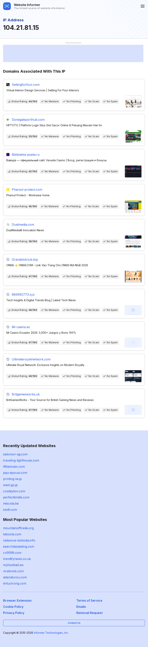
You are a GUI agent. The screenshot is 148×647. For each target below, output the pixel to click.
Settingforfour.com (26, 84)
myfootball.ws (13, 565)
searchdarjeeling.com (18, 546)
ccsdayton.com (14, 491)
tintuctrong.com (14, 583)
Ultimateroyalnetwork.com (31, 359)
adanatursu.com (15, 577)
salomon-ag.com (15, 454)
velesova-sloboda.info (19, 540)
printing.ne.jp (12, 479)
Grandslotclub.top (25, 259)
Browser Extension (17, 600)
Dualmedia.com (23, 224)
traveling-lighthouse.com (21, 460)
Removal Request (89, 613)
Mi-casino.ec (21, 327)
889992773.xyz (23, 294)
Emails (81, 607)
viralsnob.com (13, 571)
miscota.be (11, 503)
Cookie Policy (13, 607)
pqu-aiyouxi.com (15, 473)
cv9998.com (12, 553)
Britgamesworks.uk (26, 394)
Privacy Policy (13, 613)
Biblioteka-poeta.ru (26, 154)
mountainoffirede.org (18, 528)
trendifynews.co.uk (17, 559)
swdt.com (10, 509)
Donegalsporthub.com (28, 119)
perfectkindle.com (16, 497)
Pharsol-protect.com (27, 189)
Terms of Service (89, 600)
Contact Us (74, 622)
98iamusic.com (14, 466)
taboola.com (12, 534)
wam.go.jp (10, 485)
